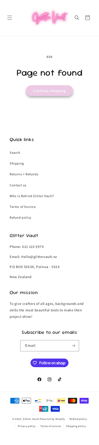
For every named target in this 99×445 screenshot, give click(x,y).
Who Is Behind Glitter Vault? (32, 196)
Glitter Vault (31, 419)
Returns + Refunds (24, 174)
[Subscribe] (73, 345)
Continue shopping (49, 90)
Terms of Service (23, 207)
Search (15, 152)
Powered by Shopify (52, 419)
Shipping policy (76, 426)
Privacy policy (27, 426)
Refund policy (20, 217)
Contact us (18, 185)
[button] (9, 17)
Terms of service (50, 426)
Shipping (17, 163)
